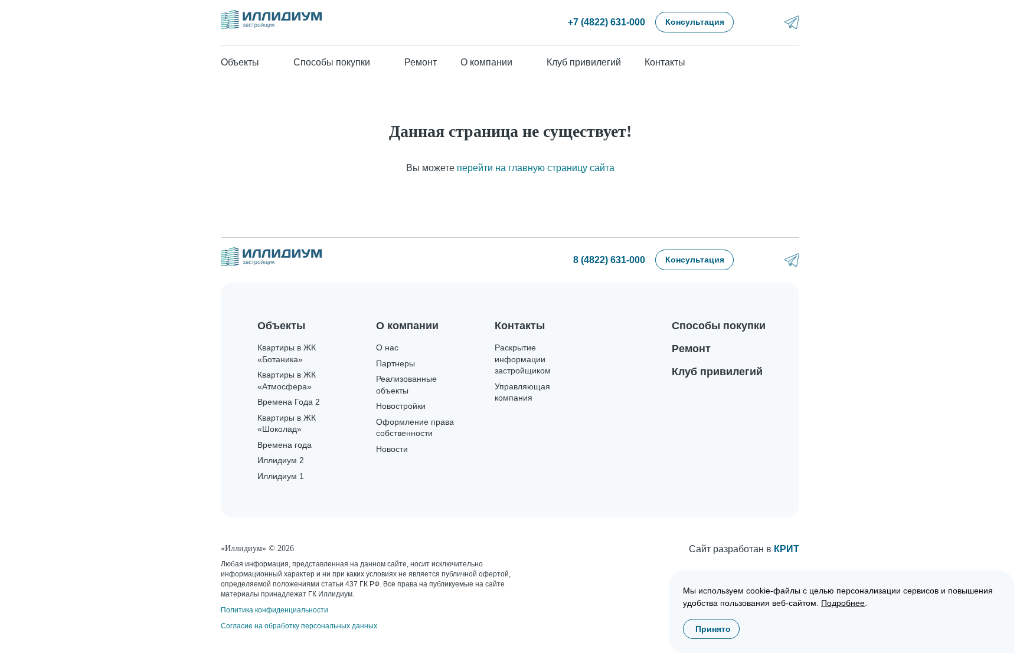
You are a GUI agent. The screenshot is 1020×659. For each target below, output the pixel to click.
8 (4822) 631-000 (609, 260)
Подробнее (843, 603)
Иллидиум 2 (280, 460)
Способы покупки (719, 326)
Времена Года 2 (288, 401)
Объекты (281, 326)
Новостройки (401, 406)
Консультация (694, 22)
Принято (713, 629)
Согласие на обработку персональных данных (299, 626)
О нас (387, 347)
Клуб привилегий (584, 62)
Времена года (284, 445)
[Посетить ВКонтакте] (760, 22)
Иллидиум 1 (280, 476)
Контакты (665, 62)
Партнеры (395, 363)
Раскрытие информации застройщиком (523, 359)
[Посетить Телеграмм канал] (791, 22)
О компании (407, 326)
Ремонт (420, 62)
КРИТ (786, 549)
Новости (392, 449)
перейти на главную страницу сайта (535, 168)
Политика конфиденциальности (274, 610)
